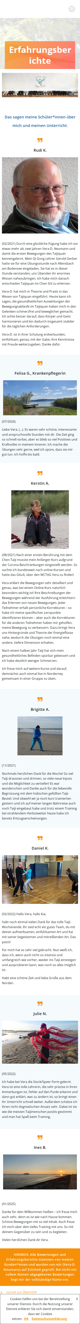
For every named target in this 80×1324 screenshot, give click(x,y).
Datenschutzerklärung (49, 1319)
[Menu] (72, 9)
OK (26, 1319)
